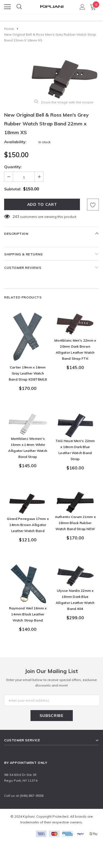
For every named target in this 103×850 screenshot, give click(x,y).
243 (16, 216)
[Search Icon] (19, 7)
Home (9, 29)
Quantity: (13, 166)
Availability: (15, 141)
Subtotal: (12, 189)
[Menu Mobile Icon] (7, 7)
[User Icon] (82, 7)
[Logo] (51, 5)
